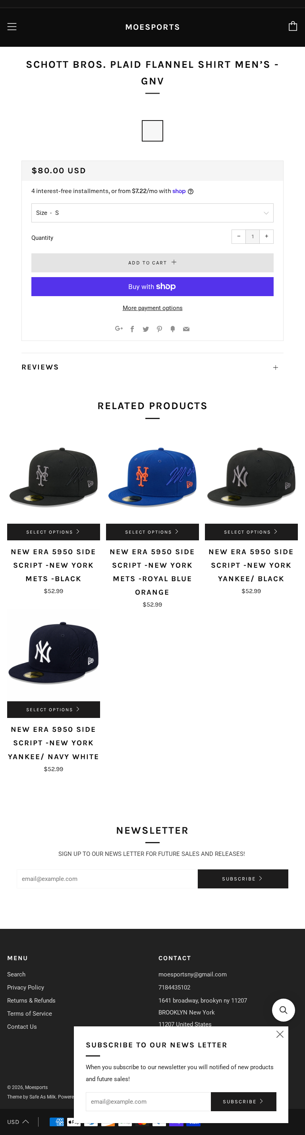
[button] (283, 1010)
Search (16, 974)
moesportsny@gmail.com (192, 974)
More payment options (153, 308)
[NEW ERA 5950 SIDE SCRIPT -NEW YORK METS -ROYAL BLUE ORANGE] (152, 477)
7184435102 (174, 987)
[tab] (152, 131)
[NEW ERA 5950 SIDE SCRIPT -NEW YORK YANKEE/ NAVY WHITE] (53, 655)
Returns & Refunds (31, 1000)
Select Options (49, 532)
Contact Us (22, 1026)
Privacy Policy (25, 987)
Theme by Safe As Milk (31, 1097)
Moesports (152, 27)
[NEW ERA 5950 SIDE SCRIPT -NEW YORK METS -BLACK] (53, 477)
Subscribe (239, 879)
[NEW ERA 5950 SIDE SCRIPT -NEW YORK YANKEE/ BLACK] (251, 477)
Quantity (42, 237)
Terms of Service (29, 1013)
